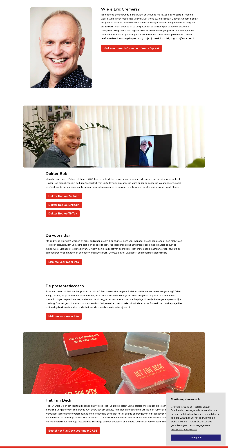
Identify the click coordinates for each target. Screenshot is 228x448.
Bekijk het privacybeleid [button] (184, 429)
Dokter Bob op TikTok (62, 213)
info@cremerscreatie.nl (58, 421)
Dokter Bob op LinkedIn (63, 205)
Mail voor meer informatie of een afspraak (131, 48)
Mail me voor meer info (63, 262)
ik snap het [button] (196, 437)
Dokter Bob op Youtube (63, 196)
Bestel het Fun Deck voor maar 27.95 (72, 431)
